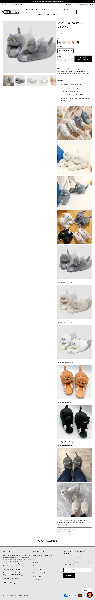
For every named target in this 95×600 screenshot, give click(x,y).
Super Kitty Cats (11, 595)
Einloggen (83, 4)
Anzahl (59, 56)
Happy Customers (38, 559)
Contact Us (36, 562)
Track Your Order (37, 566)
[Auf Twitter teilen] (59, 531)
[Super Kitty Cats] (10, 12)
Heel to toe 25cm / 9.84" (65, 50)
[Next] (54, 47)
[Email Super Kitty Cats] (2, 4)
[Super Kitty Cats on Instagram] (8, 4)
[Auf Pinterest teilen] (69, 531)
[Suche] (91, 12)
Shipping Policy (37, 569)
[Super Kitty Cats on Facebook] (5, 4)
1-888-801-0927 (18, 4)
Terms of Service (37, 580)
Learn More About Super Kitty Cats (42, 555)
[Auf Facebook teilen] (64, 531)
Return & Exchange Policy (40, 573)
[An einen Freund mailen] (74, 531)
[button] (38, 9)
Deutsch (68, 5)
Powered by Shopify (22, 595)
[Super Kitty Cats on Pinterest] (11, 4)
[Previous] (4, 47)
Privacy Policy (37, 576)
